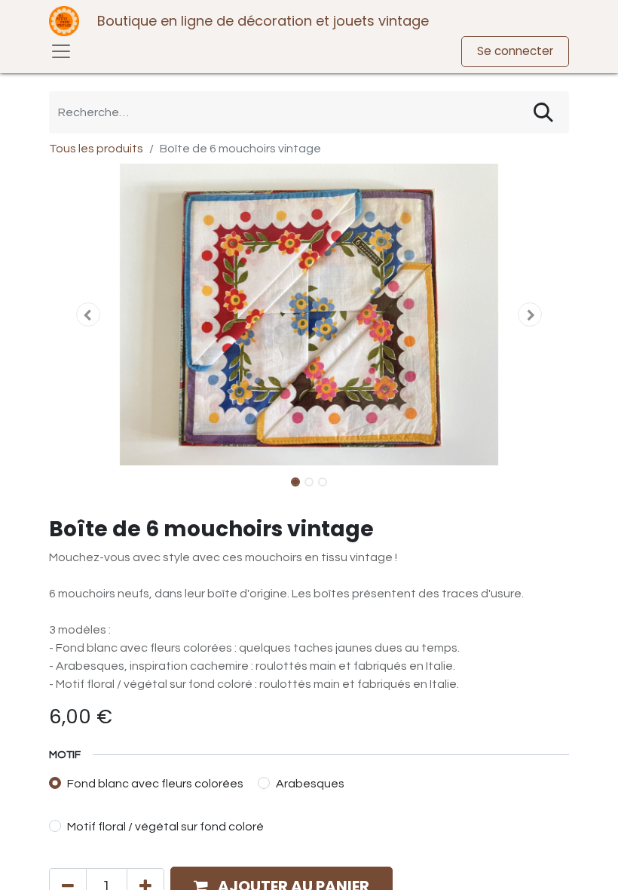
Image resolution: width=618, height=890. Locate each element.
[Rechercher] (543, 112)
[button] (88, 314)
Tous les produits (96, 149)
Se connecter (515, 51)
